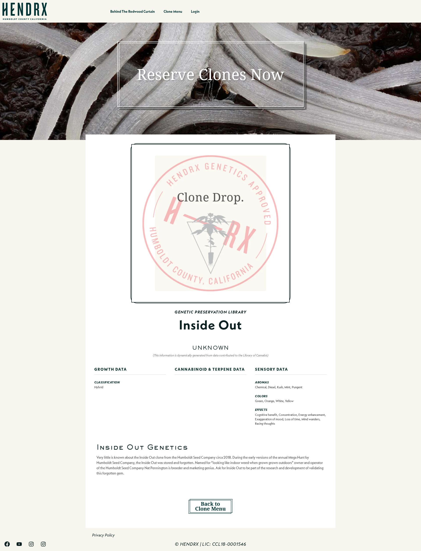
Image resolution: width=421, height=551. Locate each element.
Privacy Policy (103, 535)
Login (195, 11)
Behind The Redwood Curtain (132, 11)
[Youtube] (19, 544)
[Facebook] (7, 544)
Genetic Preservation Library (210, 312)
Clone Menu (173, 11)
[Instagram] (31, 544)
